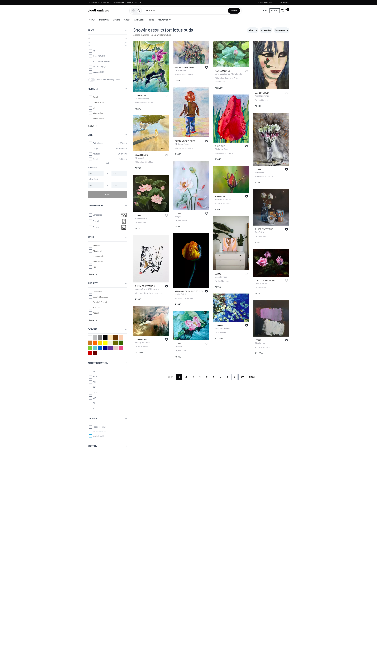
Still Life (96, 307)
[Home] (99, 10)
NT (94, 408)
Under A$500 (99, 72)
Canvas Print (98, 102)
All (94, 51)
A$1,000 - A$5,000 (101, 61)
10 (242, 376)
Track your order (282, 2)
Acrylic (96, 97)
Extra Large (98, 143)
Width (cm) (92, 167)
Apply (107, 194)
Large (95, 148)
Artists (116, 19)
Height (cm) (93, 179)
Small (95, 159)
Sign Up (274, 10)
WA (94, 398)
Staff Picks (104, 19)
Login (264, 10)
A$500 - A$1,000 (100, 66)
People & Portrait (100, 302)
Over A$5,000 (99, 56)
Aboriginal (97, 251)
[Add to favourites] (166, 95)
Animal (96, 313)
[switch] (91, 80)
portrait (96, 221)
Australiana (98, 261)
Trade (151, 19)
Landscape (97, 291)
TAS (94, 387)
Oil (94, 108)
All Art (92, 19)
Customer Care (265, 2)
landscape (97, 215)
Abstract (96, 245)
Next (252, 376)
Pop (94, 267)
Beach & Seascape (100, 297)
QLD (95, 392)
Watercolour (98, 113)
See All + (92, 125)
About (127, 19)
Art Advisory (164, 19)
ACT (95, 382)
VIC (94, 371)
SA (94, 403)
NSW (95, 376)
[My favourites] (282, 10)
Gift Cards (139, 19)
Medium (96, 154)
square (96, 227)
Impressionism (99, 256)
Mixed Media (98, 118)
